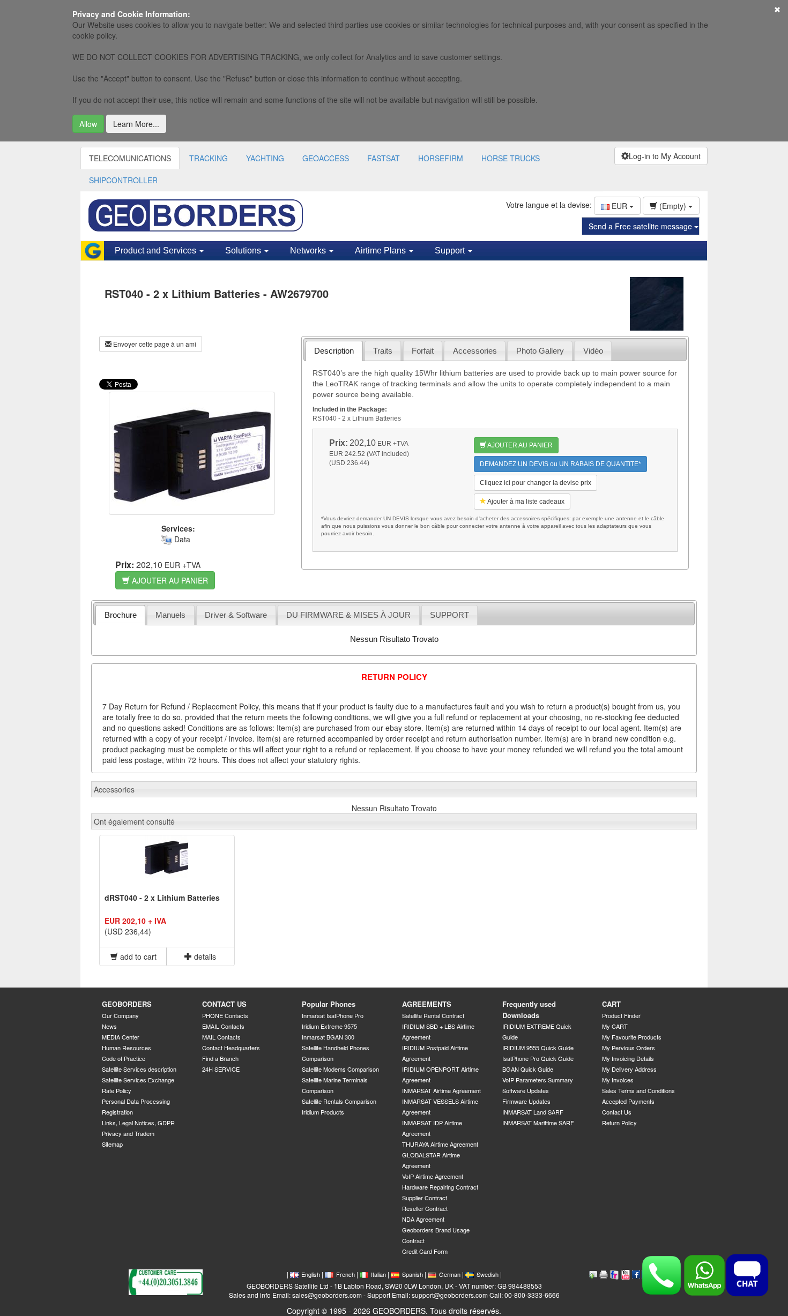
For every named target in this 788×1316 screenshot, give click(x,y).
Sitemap (112, 1144)
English (310, 1274)
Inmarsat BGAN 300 (328, 1037)
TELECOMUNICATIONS (130, 158)
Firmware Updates (526, 1101)
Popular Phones (328, 1004)
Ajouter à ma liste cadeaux (525, 501)
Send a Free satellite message (641, 226)
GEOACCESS (325, 158)
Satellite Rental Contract (433, 1015)
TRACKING (208, 158)
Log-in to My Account (665, 156)
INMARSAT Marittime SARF (538, 1122)
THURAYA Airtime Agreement (440, 1144)
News (109, 1026)
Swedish (488, 1274)
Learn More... (136, 123)
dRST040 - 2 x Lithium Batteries (162, 897)
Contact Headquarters (231, 1047)
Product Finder (621, 1015)
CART (611, 1004)
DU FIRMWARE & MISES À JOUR (348, 614)
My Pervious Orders (628, 1047)
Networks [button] (309, 250)
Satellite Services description (139, 1069)
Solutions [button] (244, 250)
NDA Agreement (423, 1219)
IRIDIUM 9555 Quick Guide (538, 1047)
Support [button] (451, 250)
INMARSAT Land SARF (532, 1112)
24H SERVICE (221, 1069)
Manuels (170, 614)
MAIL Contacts (221, 1037)
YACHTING (265, 158)
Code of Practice (123, 1058)
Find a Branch (220, 1058)
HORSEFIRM (440, 158)
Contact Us (616, 1112)
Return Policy (619, 1122)
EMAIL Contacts (223, 1026)
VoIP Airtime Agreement (432, 1176)
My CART (615, 1026)
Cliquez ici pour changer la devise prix (535, 483)
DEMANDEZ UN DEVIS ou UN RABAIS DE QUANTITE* (560, 464)
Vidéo (593, 350)
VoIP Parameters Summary (537, 1079)
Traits (382, 350)
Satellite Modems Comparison (340, 1069)
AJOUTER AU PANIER (169, 580)
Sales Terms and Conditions (638, 1090)
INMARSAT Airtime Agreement (441, 1090)
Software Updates (525, 1090)
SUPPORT (449, 614)
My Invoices (618, 1079)
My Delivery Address (629, 1069)
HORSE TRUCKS (510, 158)
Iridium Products (323, 1112)
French (345, 1274)
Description (334, 350)
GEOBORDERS (127, 1004)
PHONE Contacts (225, 1015)
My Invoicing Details (628, 1058)
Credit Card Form (425, 1251)
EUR (619, 205)
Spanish (412, 1274)
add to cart (137, 956)
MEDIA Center (120, 1037)
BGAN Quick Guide (527, 1069)
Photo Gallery (540, 350)
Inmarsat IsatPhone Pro (332, 1015)
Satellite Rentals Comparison (339, 1101)
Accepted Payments (628, 1101)
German (449, 1274)
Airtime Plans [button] (381, 250)
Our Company (120, 1015)
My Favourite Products (631, 1037)
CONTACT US (224, 1004)
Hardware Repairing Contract (440, 1187)
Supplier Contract (424, 1197)
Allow (88, 123)
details (204, 956)
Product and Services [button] (156, 250)
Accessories (475, 350)
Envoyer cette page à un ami (153, 343)
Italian (378, 1274)
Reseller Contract (425, 1208)
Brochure (121, 614)
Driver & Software (236, 614)
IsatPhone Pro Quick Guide (538, 1058)
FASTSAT (383, 158)
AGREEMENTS (426, 1004)
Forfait (423, 350)
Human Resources (126, 1047)
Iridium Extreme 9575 (329, 1026)
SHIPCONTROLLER (123, 180)
